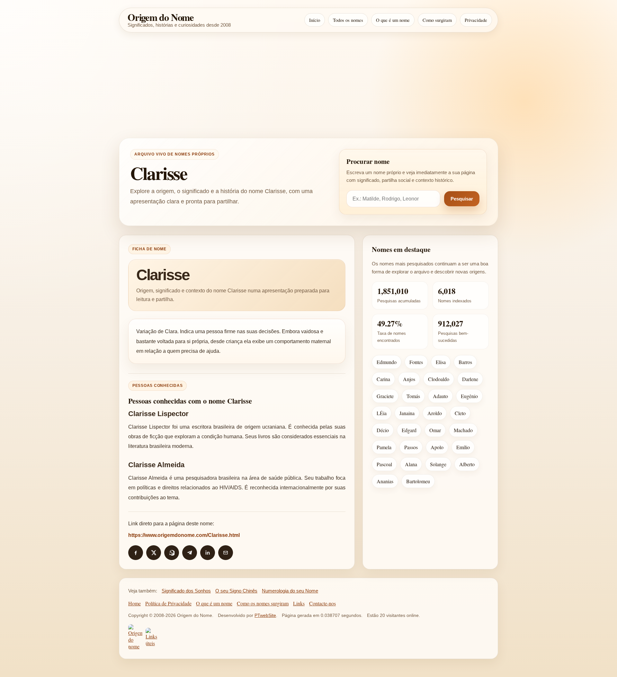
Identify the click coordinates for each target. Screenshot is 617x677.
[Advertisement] (308, 85)
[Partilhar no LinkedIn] (207, 552)
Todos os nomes (348, 20)
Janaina (407, 413)
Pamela (384, 447)
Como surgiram (437, 20)
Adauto (440, 396)
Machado (463, 430)
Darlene (470, 379)
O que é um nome (393, 20)
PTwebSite (265, 615)
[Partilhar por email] (225, 552)
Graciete (385, 396)
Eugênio (469, 396)
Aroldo (434, 413)
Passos (411, 447)
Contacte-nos (322, 603)
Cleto (460, 413)
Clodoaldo (438, 379)
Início (314, 20)
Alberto (467, 464)
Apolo (437, 447)
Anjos (409, 379)
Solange (438, 464)
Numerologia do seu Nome (290, 590)
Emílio (463, 447)
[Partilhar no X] (153, 552)
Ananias (385, 481)
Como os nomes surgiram (263, 603)
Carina (383, 379)
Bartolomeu (418, 481)
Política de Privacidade (168, 603)
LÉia (382, 413)
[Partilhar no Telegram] (189, 552)
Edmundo (387, 362)
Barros (465, 362)
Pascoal (384, 464)
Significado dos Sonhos (186, 590)
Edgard (409, 430)
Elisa (441, 362)
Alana (411, 464)
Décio (383, 430)
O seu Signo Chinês (236, 590)
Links (299, 603)
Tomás (413, 396)
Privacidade (476, 20)
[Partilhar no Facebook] (135, 552)
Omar (435, 430)
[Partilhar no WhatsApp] (171, 552)
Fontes (416, 362)
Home (134, 603)
